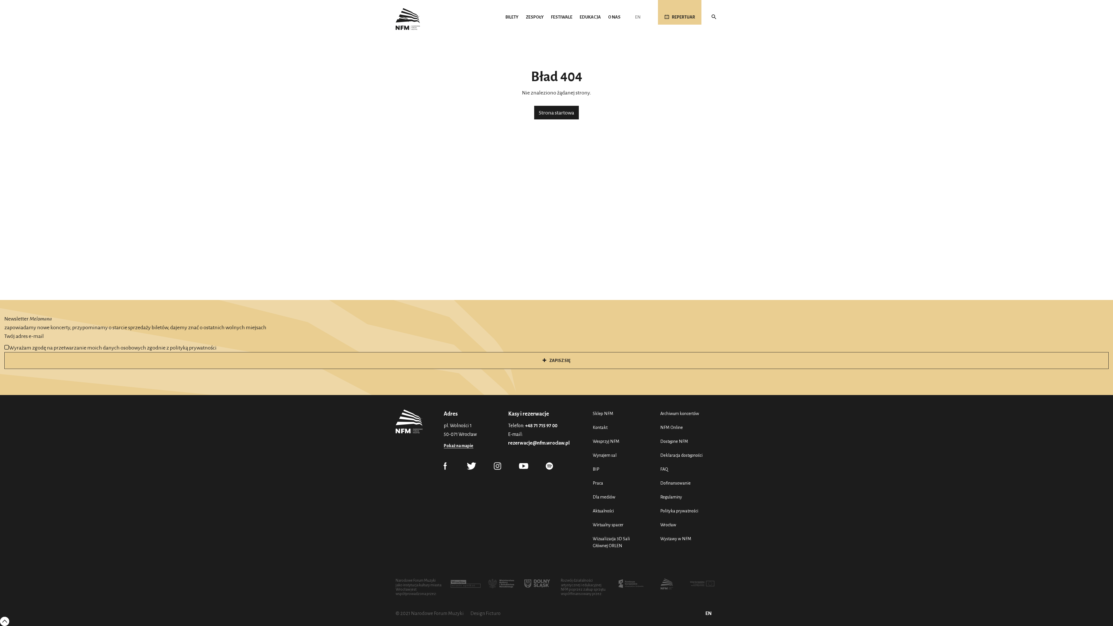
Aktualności (603, 511)
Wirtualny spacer (608, 525)
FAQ (664, 469)
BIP (596, 469)
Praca (598, 483)
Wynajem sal (604, 455)
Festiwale (561, 17)
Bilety (512, 17)
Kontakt (600, 427)
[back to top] (4, 621)
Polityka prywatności (679, 511)
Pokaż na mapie (458, 445)
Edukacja (590, 17)
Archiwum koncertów (679, 413)
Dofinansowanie (675, 483)
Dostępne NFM (674, 441)
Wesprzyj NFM (606, 441)
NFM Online (671, 427)
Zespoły (535, 17)
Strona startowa (556, 113)
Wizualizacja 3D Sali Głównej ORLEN (611, 542)
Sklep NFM (603, 413)
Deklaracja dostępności (681, 455)
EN (638, 17)
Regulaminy (671, 497)
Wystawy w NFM (675, 538)
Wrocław (668, 525)
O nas (614, 17)
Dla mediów (604, 497)
